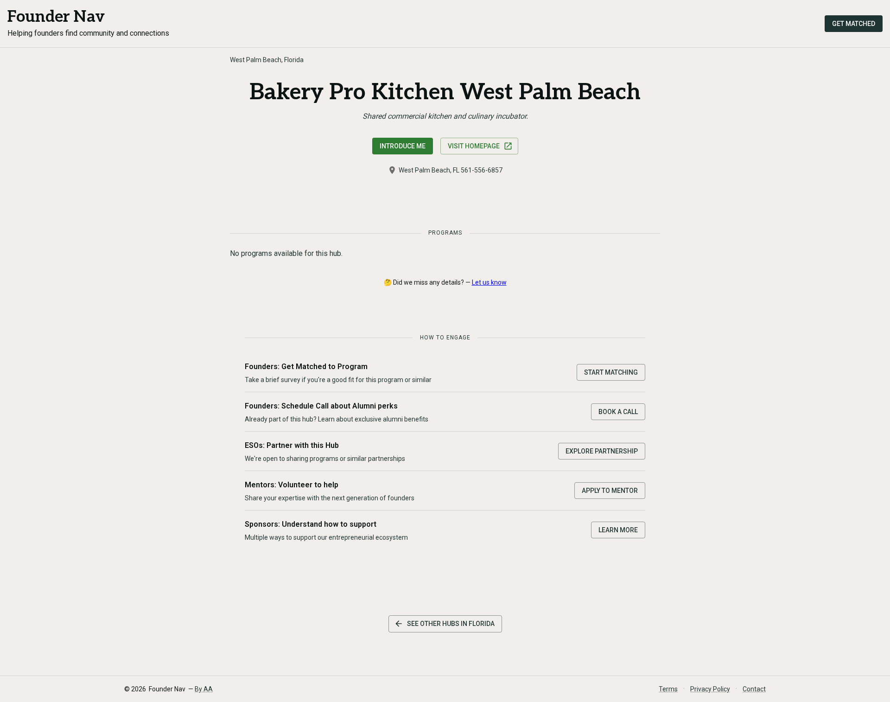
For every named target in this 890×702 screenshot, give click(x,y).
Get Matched (853, 23)
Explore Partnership (602, 451)
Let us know (489, 282)
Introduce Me (403, 146)
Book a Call (618, 411)
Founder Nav (56, 16)
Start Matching (611, 372)
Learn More (618, 530)
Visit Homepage (474, 146)
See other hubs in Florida (451, 623)
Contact (754, 689)
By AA (204, 689)
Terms (668, 689)
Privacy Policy (710, 689)
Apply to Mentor (610, 490)
